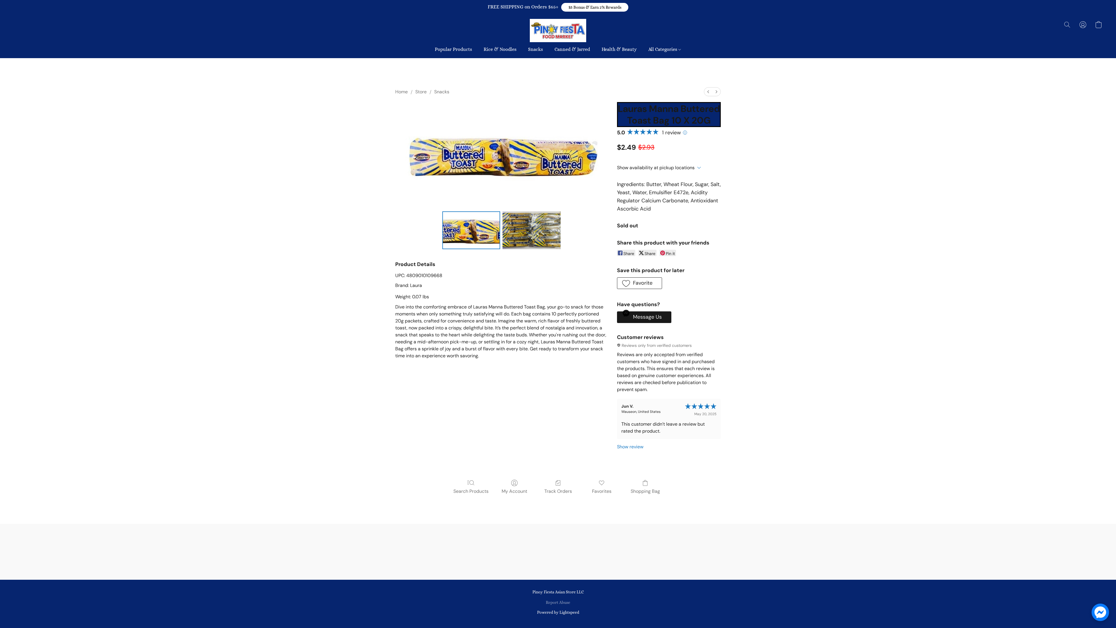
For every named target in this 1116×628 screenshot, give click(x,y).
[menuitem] (708, 92)
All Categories (663, 49)
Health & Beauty (619, 49)
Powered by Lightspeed (558, 612)
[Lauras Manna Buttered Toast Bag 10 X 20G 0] (471, 230)
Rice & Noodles (500, 49)
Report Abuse (558, 602)
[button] (594, 7)
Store (421, 92)
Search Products (471, 491)
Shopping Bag (645, 491)
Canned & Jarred (572, 49)
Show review (630, 447)
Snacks (535, 49)
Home (401, 92)
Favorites (601, 491)
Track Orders (558, 491)
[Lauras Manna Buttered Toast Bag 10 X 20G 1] (531, 230)
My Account (514, 491)
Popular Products (453, 49)
